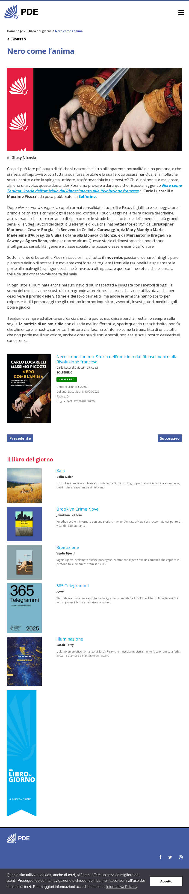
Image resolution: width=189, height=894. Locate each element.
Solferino (87, 196)
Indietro (18, 39)
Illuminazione (69, 639)
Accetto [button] (166, 881)
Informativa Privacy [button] (121, 887)
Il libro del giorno (39, 31)
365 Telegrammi (72, 585)
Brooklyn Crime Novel (78, 509)
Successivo (170, 438)
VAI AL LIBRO (66, 379)
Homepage (15, 31)
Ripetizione (67, 547)
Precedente (20, 438)
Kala (60, 470)
